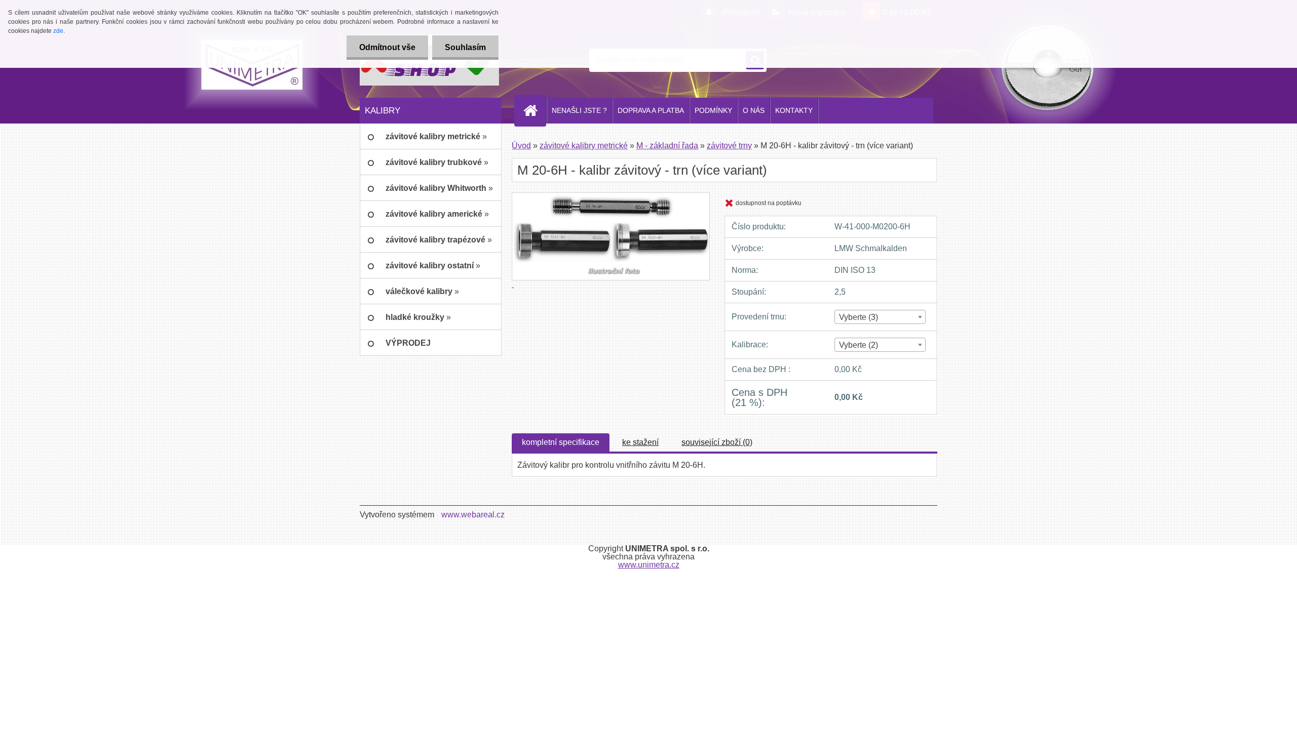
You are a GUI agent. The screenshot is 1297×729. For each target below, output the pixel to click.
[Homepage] (534, 110)
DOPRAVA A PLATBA (651, 110)
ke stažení (640, 442)
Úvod (521, 145)
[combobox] (879, 317)
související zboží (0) (716, 442)
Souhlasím (465, 47)
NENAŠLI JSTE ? (579, 110)
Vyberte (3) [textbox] (858, 317)
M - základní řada (667, 145)
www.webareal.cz (473, 514)
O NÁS (754, 110)
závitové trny (729, 145)
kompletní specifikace (560, 442)
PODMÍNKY (713, 110)
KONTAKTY (794, 110)
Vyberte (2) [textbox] (858, 345)
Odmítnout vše (387, 47)
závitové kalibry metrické (584, 145)
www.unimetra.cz (648, 564)
